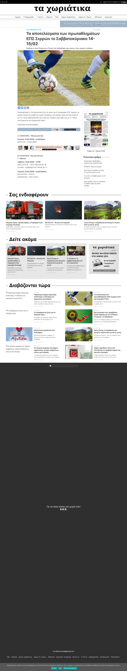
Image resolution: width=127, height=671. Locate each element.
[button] (63, 24)
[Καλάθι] (6, 2)
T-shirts (40, 17)
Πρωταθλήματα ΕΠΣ (33, 29)
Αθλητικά (98, 17)
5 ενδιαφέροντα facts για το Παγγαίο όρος (45, 313)
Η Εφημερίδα (28, 17)
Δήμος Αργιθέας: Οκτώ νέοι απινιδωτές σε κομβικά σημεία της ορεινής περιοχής (94, 183)
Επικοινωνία (104, 657)
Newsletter (115, 657)
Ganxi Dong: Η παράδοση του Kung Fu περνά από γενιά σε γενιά (102, 224)
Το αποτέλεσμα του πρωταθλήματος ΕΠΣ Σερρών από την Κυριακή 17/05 (107, 297)
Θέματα (49, 17)
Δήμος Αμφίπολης (68, 17)
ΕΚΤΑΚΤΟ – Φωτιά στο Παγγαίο (93, 166)
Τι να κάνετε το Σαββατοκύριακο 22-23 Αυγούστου (75, 260)
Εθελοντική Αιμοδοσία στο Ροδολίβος (44, 331)
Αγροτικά (59, 657)
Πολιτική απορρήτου (70, 668)
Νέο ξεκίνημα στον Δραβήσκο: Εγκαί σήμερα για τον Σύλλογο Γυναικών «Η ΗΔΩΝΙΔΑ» (106, 314)
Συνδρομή (2, 2)
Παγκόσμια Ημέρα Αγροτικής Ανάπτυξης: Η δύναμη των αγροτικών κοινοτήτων (45, 297)
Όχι (60, 668)
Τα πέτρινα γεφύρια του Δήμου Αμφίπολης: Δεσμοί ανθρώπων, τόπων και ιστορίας (46, 350)
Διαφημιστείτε (94, 657)
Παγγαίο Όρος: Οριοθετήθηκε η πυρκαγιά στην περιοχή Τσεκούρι (24, 224)
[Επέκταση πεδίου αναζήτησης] (100, 2)
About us (75, 657)
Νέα (56, 17)
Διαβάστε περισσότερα (10, 232)
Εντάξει (54, 668)
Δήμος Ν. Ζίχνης (85, 17)
